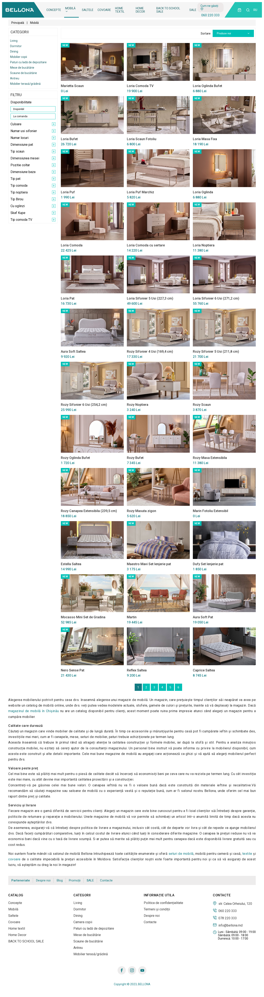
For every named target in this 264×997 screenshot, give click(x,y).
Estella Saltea (71, 564)
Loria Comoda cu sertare (146, 245)
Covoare (104, 10)
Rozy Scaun (202, 405)
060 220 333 (210, 15)
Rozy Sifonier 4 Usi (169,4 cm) (150, 351)
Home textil (119, 10)
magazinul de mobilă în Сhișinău (33, 711)
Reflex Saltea (137, 670)
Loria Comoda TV (140, 86)
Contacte (106, 880)
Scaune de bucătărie (23, 73)
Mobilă (70, 8)
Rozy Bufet (135, 458)
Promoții (74, 880)
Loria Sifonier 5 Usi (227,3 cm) (150, 298)
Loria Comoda (71, 245)
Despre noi (43, 880)
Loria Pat (67, 298)
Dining (14, 51)
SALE (192, 10)
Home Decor (140, 10)
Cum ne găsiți (209, 5)
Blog (60, 880)
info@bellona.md (230, 925)
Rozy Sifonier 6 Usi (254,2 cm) (84, 405)
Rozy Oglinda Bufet (75, 458)
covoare (14, 859)
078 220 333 (227, 918)
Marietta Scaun (72, 86)
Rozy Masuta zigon (141, 511)
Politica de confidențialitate (163, 903)
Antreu (14, 78)
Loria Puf (68, 192)
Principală (17, 22)
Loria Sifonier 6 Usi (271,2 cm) (216, 298)
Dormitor (16, 46)
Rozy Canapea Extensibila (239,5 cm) (89, 511)
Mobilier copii (18, 57)
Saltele (87, 10)
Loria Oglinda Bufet (207, 86)
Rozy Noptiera (137, 405)
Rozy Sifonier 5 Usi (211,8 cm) (216, 351)
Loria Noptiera (203, 245)
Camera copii (82, 922)
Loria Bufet (69, 139)
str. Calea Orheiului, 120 (235, 903)
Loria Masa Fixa (205, 139)
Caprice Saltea (204, 670)
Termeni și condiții (157, 909)
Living (14, 40)
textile (247, 854)
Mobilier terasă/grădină (25, 83)
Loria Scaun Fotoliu (141, 139)
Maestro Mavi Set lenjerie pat (149, 564)
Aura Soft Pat (203, 617)
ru (255, 10)
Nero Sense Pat (72, 670)
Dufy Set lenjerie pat (208, 564)
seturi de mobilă (181, 854)
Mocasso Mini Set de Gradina (83, 617)
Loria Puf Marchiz (140, 192)
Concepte (53, 10)
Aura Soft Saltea (73, 351)
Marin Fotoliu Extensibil (210, 511)
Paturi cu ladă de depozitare (28, 62)
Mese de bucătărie (22, 67)
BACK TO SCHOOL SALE (168, 10)
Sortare (206, 33)
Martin (132, 617)
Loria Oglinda (203, 192)
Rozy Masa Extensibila (210, 458)
